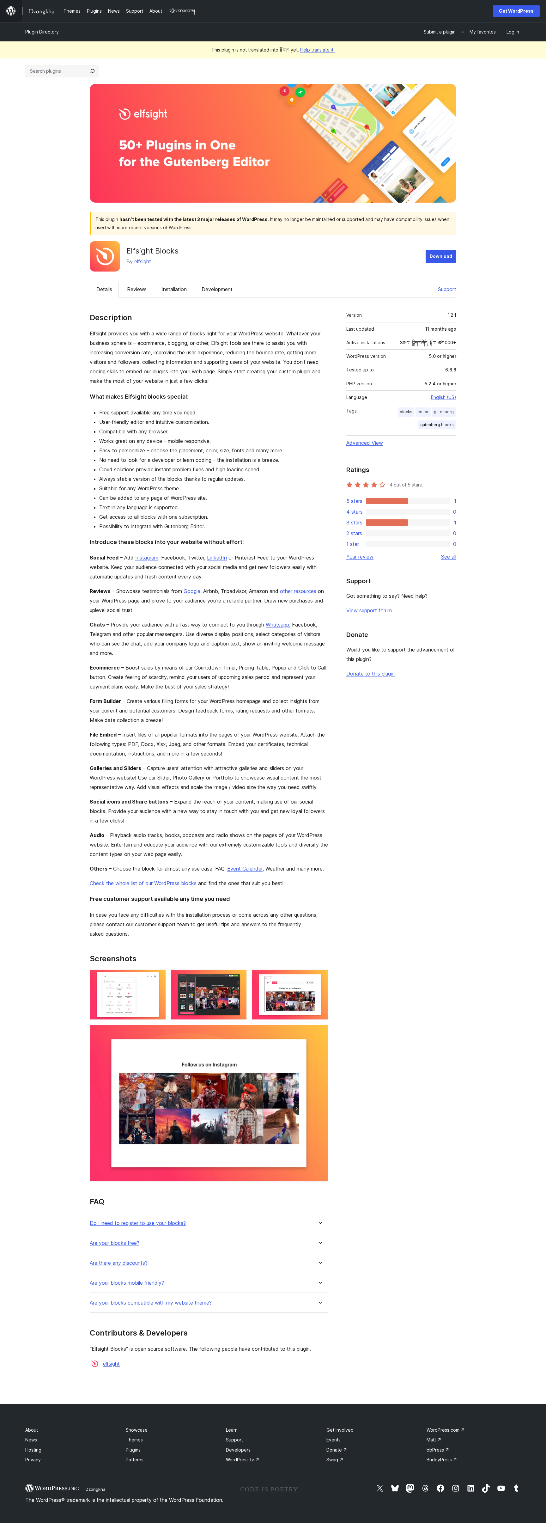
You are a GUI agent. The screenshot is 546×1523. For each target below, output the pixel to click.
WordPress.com (446, 1430)
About (31, 1430)
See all (448, 557)
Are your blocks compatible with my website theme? (151, 1303)
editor (423, 411)
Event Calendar (245, 868)
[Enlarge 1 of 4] (157, 978)
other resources (298, 591)
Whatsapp (277, 624)
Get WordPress (516, 11)
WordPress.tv (242, 1459)
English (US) (443, 397)
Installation (174, 289)
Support (447, 289)
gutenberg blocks (437, 424)
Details (104, 289)
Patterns (134, 1459)
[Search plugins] (92, 71)
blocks (406, 411)
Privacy (33, 1459)
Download (441, 256)
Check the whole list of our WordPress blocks (143, 883)
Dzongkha (96, 1489)
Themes (134, 1439)
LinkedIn (217, 557)
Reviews (137, 289)
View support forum (369, 610)
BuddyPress (442, 1459)
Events (333, 1439)
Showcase (137, 1430)
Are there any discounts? (119, 1263)
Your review (359, 557)
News (31, 1439)
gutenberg (444, 411)
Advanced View (364, 443)
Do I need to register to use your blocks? (138, 1223)
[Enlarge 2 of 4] (238, 978)
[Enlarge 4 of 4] (319, 1033)
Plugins (133, 1450)
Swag (334, 1459)
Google (192, 591)
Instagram (146, 557)
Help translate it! (317, 49)
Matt (434, 1439)
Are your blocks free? (114, 1243)
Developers (238, 1450)
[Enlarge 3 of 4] (319, 978)
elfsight (142, 261)
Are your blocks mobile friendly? (127, 1283)
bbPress (438, 1450)
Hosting (33, 1450)
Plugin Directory (42, 31)
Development (217, 289)
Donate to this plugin (370, 673)
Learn (232, 1430)
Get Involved (340, 1430)
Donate (336, 1450)
